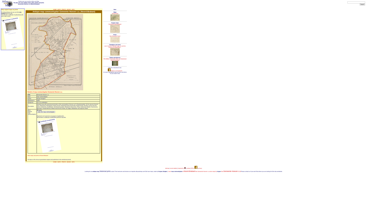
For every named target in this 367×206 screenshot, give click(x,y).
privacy (200, 168)
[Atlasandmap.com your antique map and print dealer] (7, 6)
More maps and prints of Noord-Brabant (38, 155)
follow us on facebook (116, 71)
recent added (173, 168)
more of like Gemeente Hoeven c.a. (188, 171)
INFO (73, 9)
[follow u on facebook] (195, 168)
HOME (55, 9)
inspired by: (181, 168)
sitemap (167, 168)
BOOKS (69, 9)
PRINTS (64, 9)
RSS (192, 168)
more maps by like (225, 171)
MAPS (59, 9)
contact (188, 168)
